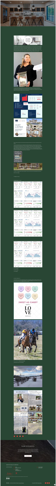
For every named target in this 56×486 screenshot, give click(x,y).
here (15, 176)
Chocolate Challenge (30, 280)
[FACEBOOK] (45, 483)
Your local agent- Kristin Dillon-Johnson (25, 33)
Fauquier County (20, 239)
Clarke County (19, 208)
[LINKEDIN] (47, 483)
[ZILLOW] (49, 483)
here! (18, 172)
